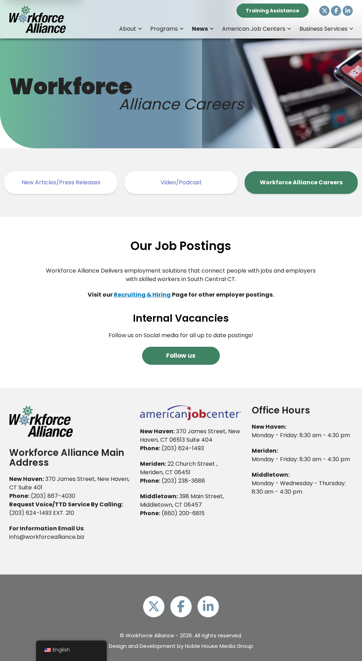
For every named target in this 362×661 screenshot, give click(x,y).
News (200, 29)
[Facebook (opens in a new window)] (336, 11)
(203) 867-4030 (53, 496)
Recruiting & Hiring (142, 295)
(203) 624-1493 (30, 513)
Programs (164, 29)
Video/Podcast (181, 182)
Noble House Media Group (219, 646)
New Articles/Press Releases (61, 182)
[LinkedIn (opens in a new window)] (348, 11)
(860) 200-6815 (183, 513)
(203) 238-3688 (183, 481)
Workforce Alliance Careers (301, 182)
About (127, 29)
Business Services (323, 29)
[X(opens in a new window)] (324, 11)
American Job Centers (253, 29)
